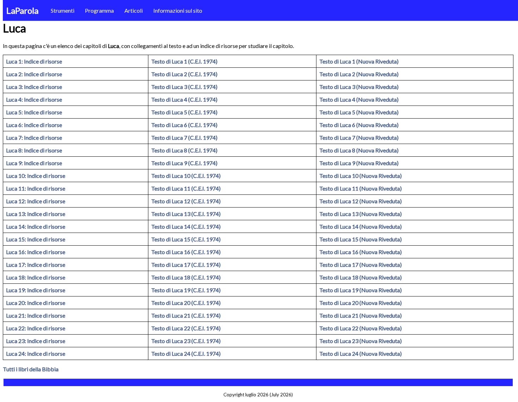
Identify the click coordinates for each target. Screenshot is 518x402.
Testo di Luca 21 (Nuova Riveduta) (360, 315)
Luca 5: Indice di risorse (34, 112)
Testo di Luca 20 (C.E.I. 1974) (186, 302)
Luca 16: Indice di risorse (35, 251)
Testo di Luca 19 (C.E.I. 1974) (186, 290)
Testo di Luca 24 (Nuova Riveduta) (360, 353)
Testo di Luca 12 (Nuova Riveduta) (360, 201)
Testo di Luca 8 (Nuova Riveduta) (359, 150)
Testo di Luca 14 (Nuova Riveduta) (360, 226)
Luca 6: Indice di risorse (34, 124)
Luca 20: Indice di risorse (35, 302)
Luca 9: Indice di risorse (34, 163)
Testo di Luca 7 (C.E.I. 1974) (184, 137)
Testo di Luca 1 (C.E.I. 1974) (184, 61)
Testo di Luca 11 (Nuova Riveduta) (360, 188)
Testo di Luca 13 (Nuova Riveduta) (360, 213)
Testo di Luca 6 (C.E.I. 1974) (184, 124)
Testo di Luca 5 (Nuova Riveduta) (359, 112)
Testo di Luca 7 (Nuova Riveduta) (359, 137)
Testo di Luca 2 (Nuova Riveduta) (359, 74)
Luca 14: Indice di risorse (35, 226)
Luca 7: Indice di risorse (34, 137)
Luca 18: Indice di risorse (35, 277)
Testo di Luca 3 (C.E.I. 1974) (184, 86)
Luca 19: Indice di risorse (35, 290)
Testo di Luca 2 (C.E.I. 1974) (184, 74)
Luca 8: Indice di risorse (34, 150)
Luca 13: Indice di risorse (35, 213)
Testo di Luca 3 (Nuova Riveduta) (359, 86)
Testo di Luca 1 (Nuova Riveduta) (359, 61)
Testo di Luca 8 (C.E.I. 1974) (184, 150)
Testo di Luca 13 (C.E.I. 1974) (186, 213)
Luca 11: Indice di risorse (35, 188)
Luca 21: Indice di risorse (35, 315)
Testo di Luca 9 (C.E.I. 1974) (184, 163)
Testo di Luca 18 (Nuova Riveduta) (360, 277)
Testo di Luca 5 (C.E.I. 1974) (184, 112)
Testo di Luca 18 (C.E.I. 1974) (186, 277)
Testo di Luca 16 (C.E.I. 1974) (186, 251)
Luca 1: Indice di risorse (34, 61)
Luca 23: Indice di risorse (35, 340)
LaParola (22, 10)
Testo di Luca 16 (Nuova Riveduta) (360, 251)
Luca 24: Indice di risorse (35, 353)
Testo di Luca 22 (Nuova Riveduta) (360, 328)
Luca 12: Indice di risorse (35, 201)
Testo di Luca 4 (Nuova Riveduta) (359, 99)
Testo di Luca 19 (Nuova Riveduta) (360, 290)
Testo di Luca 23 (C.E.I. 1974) (186, 340)
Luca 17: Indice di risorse (35, 264)
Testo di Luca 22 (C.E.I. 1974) (186, 328)
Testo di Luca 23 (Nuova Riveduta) (360, 340)
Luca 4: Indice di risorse (34, 99)
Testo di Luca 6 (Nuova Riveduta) (359, 124)
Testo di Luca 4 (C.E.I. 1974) (184, 99)
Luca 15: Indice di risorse (35, 239)
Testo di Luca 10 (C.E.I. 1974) (186, 175)
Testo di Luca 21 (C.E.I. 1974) (186, 315)
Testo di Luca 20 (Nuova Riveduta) (360, 302)
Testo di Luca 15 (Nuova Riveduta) (360, 239)
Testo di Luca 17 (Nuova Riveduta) (360, 264)
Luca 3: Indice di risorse (34, 86)
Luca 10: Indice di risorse (35, 175)
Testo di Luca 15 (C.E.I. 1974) (186, 239)
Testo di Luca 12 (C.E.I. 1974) (186, 201)
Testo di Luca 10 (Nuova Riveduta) (360, 175)
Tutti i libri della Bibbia (30, 369)
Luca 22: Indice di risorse (35, 328)
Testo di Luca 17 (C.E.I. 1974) (186, 264)
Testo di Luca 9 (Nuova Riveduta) (359, 163)
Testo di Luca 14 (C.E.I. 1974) (186, 226)
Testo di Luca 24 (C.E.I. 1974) (186, 353)
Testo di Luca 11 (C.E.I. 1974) (186, 188)
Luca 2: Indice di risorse (34, 74)
